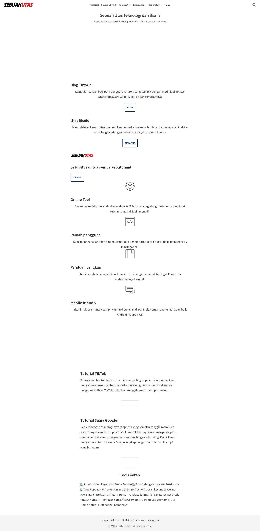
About (104, 520)
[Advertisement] (130, 47)
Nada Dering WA (130, 460)
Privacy (115, 520)
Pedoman (153, 520)
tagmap (77, 177)
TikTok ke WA (130, 398)
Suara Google (130, 455)
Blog (130, 107)
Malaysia (130, 142)
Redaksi (140, 520)
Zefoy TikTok (130, 403)
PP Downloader (130, 409)
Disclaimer (127, 520)
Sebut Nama (130, 466)
